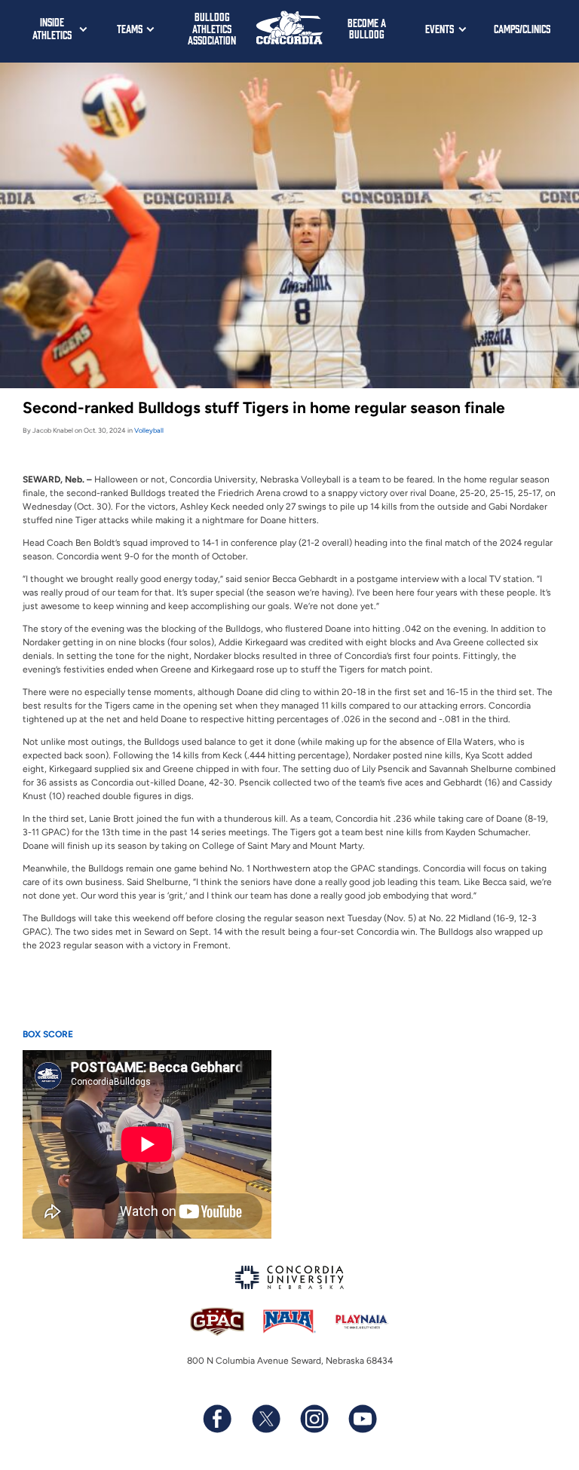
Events (439, 28)
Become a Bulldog (367, 28)
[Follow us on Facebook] (217, 1419)
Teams (129, 28)
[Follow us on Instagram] (314, 1419)
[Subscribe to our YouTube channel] (362, 1419)
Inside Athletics (52, 28)
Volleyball (149, 430)
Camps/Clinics (522, 28)
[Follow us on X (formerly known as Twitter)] (265, 1419)
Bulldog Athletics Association (212, 28)
